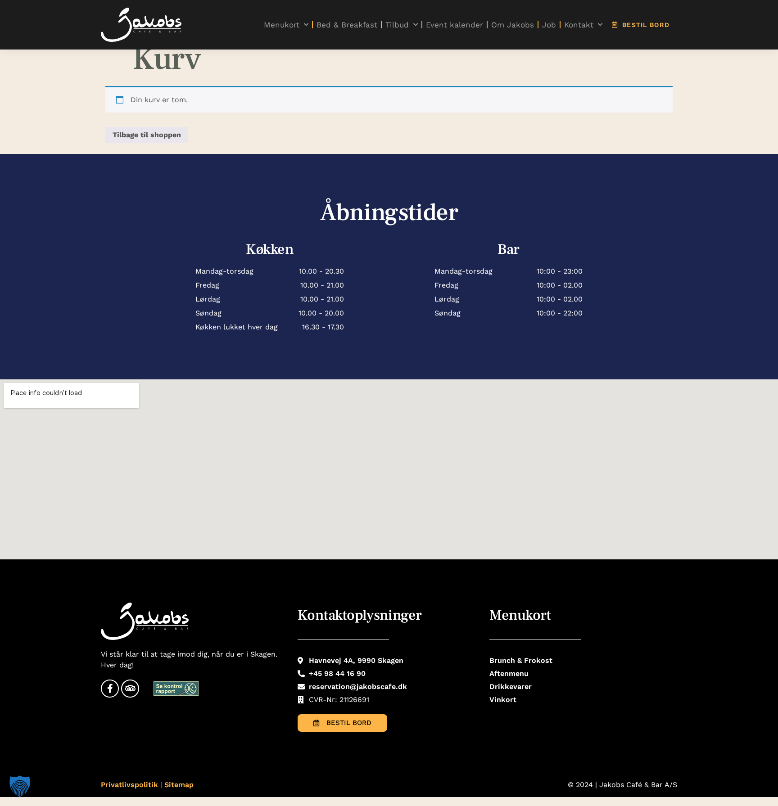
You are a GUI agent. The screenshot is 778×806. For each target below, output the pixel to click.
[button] (20, 786)
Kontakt (578, 24)
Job (549, 24)
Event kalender (454, 24)
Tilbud (397, 24)
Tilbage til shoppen (147, 135)
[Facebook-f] (110, 689)
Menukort (281, 24)
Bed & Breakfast (347, 24)
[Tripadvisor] (130, 689)
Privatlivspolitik (129, 784)
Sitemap (179, 784)
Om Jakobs (512, 24)
